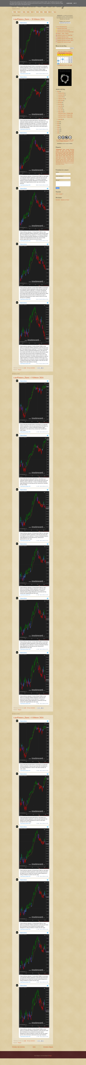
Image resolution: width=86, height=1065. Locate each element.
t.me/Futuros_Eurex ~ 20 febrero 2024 (29, 19)
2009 (58, 125)
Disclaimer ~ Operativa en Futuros (62, 199)
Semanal (72, 149)
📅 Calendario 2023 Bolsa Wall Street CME (64, 38)
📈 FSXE (18, 12)
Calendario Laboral (59, 159)
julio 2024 (60, 102)
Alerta (73, 155)
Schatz (70, 152)
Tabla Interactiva (59, 161)
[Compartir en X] (40, 368)
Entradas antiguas (48, 1047)
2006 (58, 131)
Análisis (68, 160)
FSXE (57, 154)
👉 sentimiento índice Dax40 (61, 28)
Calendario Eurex (70, 158)
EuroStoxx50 (58, 152)
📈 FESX (14, 12)
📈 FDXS (31, 12)
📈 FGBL (41, 12)
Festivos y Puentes (66, 159)
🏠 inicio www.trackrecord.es (61, 26)
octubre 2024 (60, 96)
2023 (58, 121)
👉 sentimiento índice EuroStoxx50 (63, 30)
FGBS (67, 152)
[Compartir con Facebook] (41, 368)
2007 (58, 129)
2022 (58, 123)
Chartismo (72, 160)
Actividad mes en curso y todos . (64, 65)
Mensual (60, 155)
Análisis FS (58, 150)
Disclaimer (57, 164)
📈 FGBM (45, 12)
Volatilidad (62, 164)
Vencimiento (64, 161)
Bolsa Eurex (68, 155)
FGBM (64, 153)
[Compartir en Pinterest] (43, 368)
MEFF (60, 164)
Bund (63, 150)
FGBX (67, 153)
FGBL (69, 150)
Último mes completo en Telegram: (65, 51)
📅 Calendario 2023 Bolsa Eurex (62, 36)
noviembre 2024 (61, 95)
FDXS (73, 153)
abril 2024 (60, 108)
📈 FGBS (49, 12)
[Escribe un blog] (39, 368)
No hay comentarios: (31, 367)
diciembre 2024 (61, 93)
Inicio (34, 1047)
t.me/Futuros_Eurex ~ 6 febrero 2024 (28, 717)
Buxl (57, 153)
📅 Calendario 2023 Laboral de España (63, 42)
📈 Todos (54, 12)
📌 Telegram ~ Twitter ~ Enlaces (62, 33)
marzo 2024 (60, 109)
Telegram (19, 369)
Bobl (73, 152)
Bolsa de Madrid (62, 158)
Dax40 (72, 150)
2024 (58, 91)
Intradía (67, 149)
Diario (64, 149)
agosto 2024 (60, 100)
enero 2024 (60, 119)
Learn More (69, 3)
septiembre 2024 (61, 98)
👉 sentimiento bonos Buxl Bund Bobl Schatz (65, 31)
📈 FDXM (27, 12)
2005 (58, 132)
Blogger (50, 1055)
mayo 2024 (60, 106)
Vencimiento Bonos (70, 161)
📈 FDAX (23, 12)
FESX (65, 152)
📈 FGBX (37, 12)
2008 (58, 127)
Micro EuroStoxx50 (68, 154)
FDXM (70, 153)
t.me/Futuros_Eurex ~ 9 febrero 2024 (28, 377)
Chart (66, 150)
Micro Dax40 (61, 154)
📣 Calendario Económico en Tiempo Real (64, 35)
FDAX (62, 152)
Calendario (60, 153)
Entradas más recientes (18, 1047)
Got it (75, 3)
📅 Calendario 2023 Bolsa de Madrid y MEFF (64, 40)
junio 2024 (60, 104)
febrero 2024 (60, 111)
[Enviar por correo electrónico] (37, 368)
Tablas (64, 155)
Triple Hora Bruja (62, 160)
